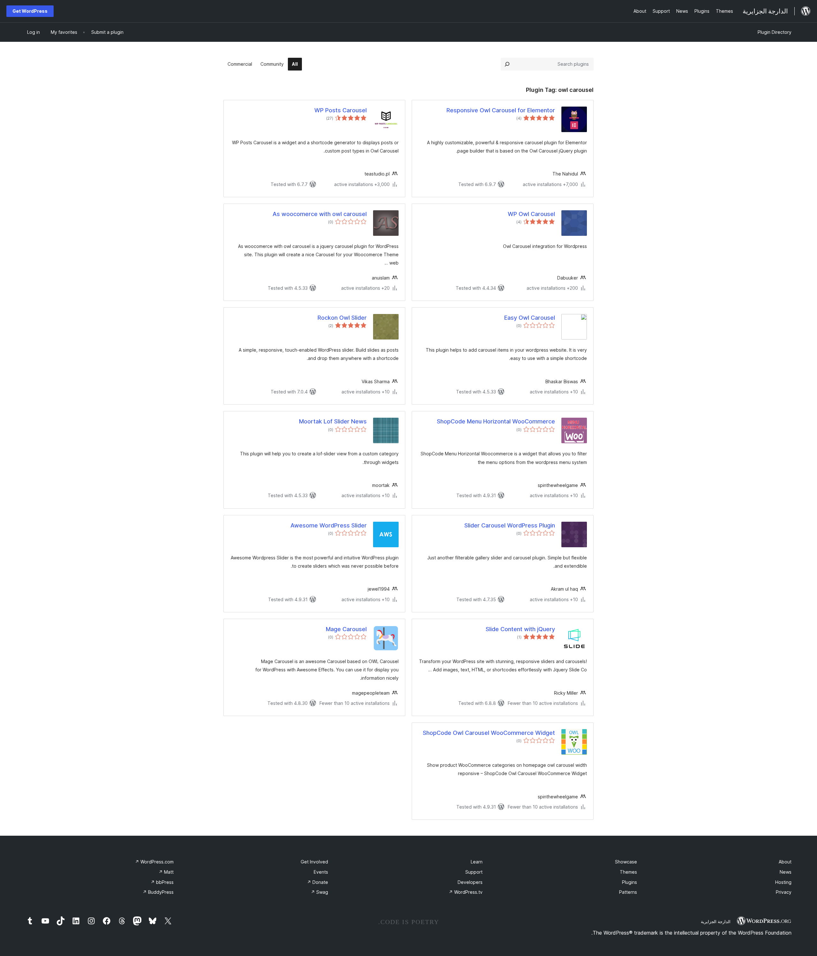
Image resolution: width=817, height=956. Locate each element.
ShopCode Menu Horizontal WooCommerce (496, 421)
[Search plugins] (507, 64)
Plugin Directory (774, 32)
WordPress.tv (466, 892)
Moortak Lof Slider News (333, 421)
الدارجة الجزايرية (716, 921)
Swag (319, 892)
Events (321, 872)
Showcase (626, 861)
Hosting (783, 882)
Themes (628, 872)
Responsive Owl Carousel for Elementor (500, 110)
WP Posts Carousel (340, 110)
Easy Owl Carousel (529, 317)
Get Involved (314, 861)
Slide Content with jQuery (520, 629)
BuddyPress (158, 892)
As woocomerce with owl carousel (320, 214)
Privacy (783, 892)
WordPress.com (154, 861)
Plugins (629, 882)
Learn (477, 861)
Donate (317, 882)
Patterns (628, 892)
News (785, 872)
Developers (470, 882)
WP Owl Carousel (531, 214)
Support (474, 872)
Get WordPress (30, 11)
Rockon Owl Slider (342, 317)
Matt (166, 872)
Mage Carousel (346, 629)
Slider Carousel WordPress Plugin (509, 525)
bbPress (162, 882)
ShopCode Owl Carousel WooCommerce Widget (489, 732)
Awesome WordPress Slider (328, 525)
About (785, 861)
